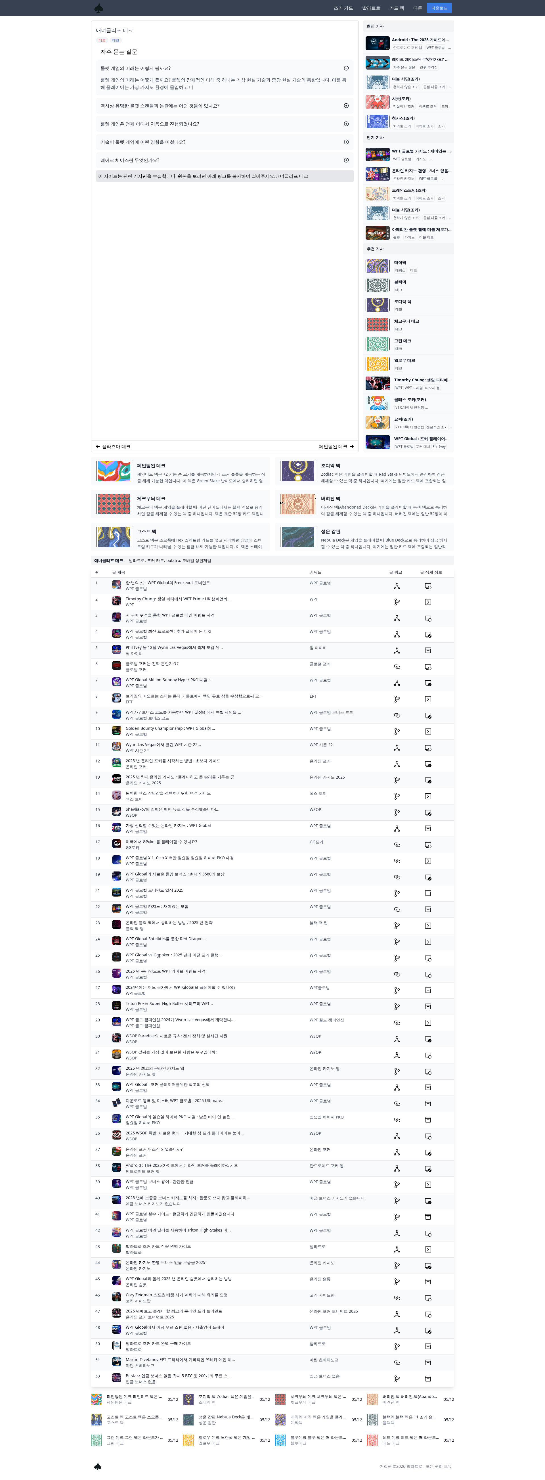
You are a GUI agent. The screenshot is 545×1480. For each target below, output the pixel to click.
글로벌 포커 (136, 669)
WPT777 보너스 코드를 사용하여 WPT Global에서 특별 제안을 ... (183, 712)
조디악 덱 (402, 301)
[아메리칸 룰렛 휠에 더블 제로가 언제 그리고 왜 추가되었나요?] (378, 233)
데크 (413, 270)
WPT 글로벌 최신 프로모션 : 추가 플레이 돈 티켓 (169, 631)
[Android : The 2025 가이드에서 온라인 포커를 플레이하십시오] (378, 43)
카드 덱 (396, 8)
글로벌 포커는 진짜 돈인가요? (152, 663)
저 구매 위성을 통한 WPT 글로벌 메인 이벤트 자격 (170, 615)
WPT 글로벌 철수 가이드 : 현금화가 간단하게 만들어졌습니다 (180, 1213)
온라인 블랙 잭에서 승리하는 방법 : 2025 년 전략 (169, 922)
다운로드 (439, 8)
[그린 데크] (378, 344)
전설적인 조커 (403, 106)
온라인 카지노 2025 (143, 782)
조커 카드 (343, 8)
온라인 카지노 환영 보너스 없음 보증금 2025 (165, 1262)
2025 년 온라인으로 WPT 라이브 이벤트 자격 (166, 971)
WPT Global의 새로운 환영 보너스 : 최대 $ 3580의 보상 (175, 874)
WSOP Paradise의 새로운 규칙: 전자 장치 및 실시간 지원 (176, 1035)
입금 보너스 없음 (141, 1381)
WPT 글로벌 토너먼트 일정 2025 (154, 890)
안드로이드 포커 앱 (407, 47)
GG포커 (132, 847)
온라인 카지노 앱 (141, 1074)
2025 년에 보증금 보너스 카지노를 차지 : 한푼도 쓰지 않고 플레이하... (188, 1197)
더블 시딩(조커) (406, 78)
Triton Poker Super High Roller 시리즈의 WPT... (169, 1003)
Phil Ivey (439, 446)
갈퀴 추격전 (429, 67)
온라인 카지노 (441, 159)
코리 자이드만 (138, 1300)
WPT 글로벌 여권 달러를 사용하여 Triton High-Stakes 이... (178, 1230)
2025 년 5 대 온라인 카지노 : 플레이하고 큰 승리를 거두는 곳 (180, 776)
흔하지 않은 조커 (406, 87)
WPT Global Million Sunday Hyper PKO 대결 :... (169, 679)
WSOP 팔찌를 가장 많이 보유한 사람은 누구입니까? (171, 1052)
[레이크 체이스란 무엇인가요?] (378, 63)
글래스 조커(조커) (410, 399)
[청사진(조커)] (378, 121)
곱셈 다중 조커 (434, 87)
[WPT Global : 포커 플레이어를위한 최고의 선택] (378, 442)
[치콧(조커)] (378, 102)
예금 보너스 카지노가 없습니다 (153, 1203)
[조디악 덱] (378, 305)
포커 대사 (423, 446)
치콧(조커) (401, 98)
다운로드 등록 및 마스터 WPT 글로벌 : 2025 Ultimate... (175, 1100)
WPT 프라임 (414, 388)
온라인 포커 (136, 766)
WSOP (131, 815)
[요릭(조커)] (378, 422)
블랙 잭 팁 (135, 928)
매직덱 (400, 262)
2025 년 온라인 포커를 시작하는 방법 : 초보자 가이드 (173, 760)
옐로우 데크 (404, 360)
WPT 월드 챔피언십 (143, 1025)
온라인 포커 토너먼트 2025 (150, 1317)
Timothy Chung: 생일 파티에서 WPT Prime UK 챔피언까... (178, 598)
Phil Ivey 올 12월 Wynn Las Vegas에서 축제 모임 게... (174, 647)
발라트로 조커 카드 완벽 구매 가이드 (158, 1343)
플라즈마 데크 (116, 446)
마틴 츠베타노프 (140, 1365)
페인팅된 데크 (333, 446)
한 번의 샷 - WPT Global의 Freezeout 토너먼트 (168, 582)
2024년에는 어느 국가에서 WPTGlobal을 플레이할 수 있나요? (180, 987)
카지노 (421, 159)
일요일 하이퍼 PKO (143, 1122)
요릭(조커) (403, 419)
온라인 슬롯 (136, 1284)
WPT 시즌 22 (137, 750)
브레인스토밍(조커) (409, 190)
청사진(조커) (403, 118)
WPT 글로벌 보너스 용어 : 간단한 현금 (160, 1181)
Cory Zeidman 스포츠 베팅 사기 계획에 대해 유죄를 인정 (177, 1294)
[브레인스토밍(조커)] (378, 193)
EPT (129, 702)
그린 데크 (402, 340)
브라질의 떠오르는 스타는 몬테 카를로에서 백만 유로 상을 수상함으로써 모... (194, 696)
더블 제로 (426, 237)
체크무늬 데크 (406, 321)
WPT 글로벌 (436, 47)
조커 (444, 106)
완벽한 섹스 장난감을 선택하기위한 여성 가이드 (168, 793)
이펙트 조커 (428, 106)
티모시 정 (432, 388)
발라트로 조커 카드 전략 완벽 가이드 (158, 1246)
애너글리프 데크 (291, 176)
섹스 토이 (134, 799)
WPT (399, 388)
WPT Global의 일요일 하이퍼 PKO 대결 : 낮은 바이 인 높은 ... (180, 1116)
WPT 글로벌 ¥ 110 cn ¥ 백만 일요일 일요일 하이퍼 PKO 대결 (180, 857)
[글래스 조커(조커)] (378, 403)
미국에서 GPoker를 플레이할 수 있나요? (161, 841)
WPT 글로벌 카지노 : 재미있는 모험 (157, 906)
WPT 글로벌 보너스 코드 (147, 718)
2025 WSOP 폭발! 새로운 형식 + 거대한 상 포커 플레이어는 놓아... (185, 1133)
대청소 (400, 270)
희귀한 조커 (402, 126)
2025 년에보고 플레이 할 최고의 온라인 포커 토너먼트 (174, 1311)
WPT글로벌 (136, 993)
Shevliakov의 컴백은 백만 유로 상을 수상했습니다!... (172, 809)
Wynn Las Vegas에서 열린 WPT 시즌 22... (163, 744)
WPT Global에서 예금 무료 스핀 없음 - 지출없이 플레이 (175, 1327)
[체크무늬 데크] (378, 324)
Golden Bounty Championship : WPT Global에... (170, 728)
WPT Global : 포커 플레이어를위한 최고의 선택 (168, 1084)
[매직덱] (378, 266)
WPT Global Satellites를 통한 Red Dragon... (166, 938)
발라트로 (371, 8)
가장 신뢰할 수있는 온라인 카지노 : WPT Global (168, 825)
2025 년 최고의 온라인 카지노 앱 (155, 1068)
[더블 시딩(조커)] (378, 82)
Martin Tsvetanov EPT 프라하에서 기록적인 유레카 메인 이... (180, 1359)
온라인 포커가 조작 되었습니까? (154, 1149)
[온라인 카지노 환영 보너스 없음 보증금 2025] (378, 174)
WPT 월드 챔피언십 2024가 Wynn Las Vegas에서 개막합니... (180, 1019)
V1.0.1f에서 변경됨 (409, 407)
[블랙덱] (378, 285)
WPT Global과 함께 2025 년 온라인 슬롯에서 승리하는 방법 (179, 1278)
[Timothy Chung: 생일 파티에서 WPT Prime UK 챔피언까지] (378, 383)
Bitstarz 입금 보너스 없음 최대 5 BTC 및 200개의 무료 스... (178, 1375)
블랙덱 (400, 282)
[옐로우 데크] (378, 364)
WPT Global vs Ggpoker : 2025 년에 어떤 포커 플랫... (174, 955)
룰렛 (396, 237)
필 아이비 (134, 653)
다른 (417, 8)
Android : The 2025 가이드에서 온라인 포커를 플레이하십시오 (182, 1165)
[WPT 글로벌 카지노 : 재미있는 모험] (378, 154)
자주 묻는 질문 (404, 67)
